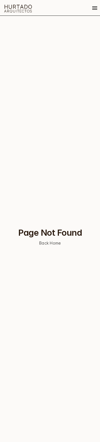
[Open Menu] (94, 8)
